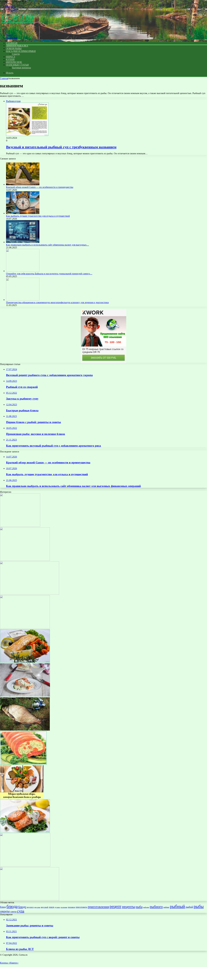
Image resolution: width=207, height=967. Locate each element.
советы (13, 911)
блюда (12, 906)
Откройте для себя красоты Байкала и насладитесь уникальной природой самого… (49, 273)
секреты (5, 911)
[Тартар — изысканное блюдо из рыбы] (29, 594)
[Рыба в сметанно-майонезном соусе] (25, 696)
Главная (4, 78)
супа (20, 911)
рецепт (115, 906)
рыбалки (146, 907)
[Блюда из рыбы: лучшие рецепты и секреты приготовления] (23, 763)
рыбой (189, 906)
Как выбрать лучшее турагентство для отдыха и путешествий (38, 216)
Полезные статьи (17, 65)
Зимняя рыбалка (17, 45)
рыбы (199, 906)
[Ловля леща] (25, 730)
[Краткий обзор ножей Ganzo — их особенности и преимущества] (22, 184)
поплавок (71, 907)
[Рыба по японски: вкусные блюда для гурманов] (20, 526)
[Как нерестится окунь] (25, 865)
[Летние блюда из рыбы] (25, 831)
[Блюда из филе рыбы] (29, 899)
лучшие (57, 907)
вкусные (37, 907)
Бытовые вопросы (21, 67)
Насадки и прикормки (21, 51)
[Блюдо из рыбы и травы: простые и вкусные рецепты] (25, 662)
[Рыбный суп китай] (25, 560)
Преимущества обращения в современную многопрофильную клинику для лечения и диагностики (57, 302)
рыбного (156, 906)
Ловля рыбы (14, 48)
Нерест (10, 56)
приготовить (81, 907)
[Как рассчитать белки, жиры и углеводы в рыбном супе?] (22, 797)
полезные (64, 907)
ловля (51, 907)
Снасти (16, 54)
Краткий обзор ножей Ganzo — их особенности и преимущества (39, 187)
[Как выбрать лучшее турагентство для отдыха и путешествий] (22, 213)
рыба (139, 907)
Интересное (14, 62)
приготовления (98, 907)
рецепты (128, 906)
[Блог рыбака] (17, 30)
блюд (3, 906)
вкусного (30, 907)
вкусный (44, 907)
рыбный (177, 906)
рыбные (166, 907)
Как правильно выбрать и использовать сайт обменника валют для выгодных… (47, 244)
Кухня (10, 59)
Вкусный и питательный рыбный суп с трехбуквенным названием (61, 147)
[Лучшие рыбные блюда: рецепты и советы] (25, 628)
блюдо (22, 906)
